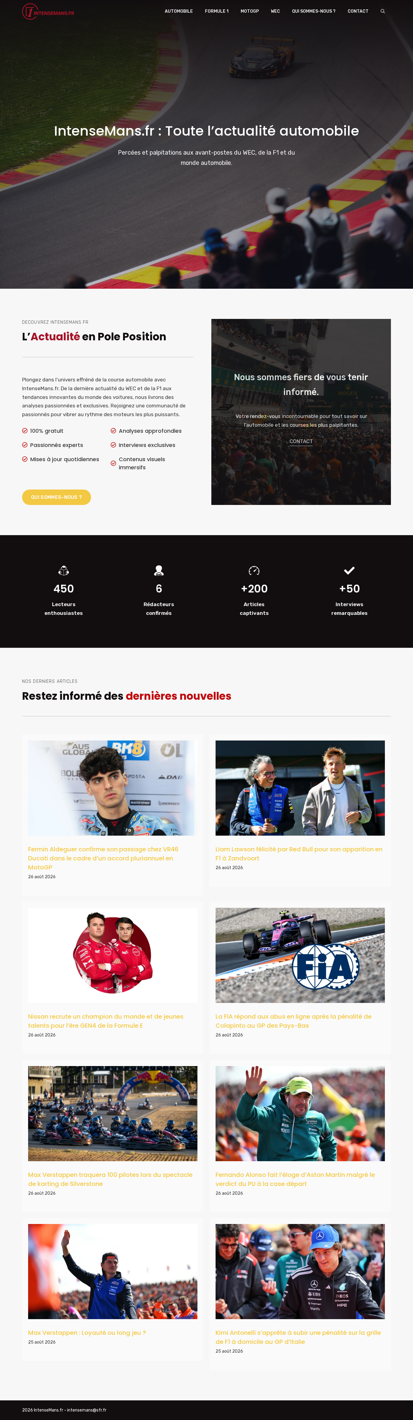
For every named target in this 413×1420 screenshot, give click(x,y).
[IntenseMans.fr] (49, 11)
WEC (275, 11)
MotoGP (250, 11)
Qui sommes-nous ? (314, 11)
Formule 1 (217, 11)
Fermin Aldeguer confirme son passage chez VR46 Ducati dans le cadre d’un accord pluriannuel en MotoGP (103, 858)
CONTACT (301, 441)
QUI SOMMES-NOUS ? (56, 497)
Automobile (179, 11)
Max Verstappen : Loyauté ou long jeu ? (87, 1332)
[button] (383, 11)
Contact (358, 11)
